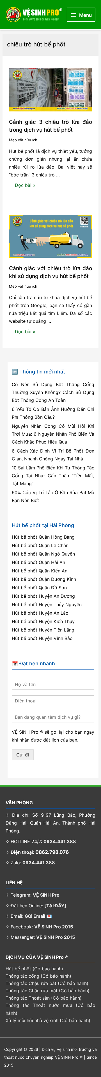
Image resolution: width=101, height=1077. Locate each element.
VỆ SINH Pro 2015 (53, 927)
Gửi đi (22, 755)
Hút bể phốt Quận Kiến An (39, 571)
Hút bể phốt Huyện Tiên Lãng (43, 630)
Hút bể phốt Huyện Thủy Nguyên (47, 604)
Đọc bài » (25, 186)
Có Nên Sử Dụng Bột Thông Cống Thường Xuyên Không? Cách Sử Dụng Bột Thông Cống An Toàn (53, 392)
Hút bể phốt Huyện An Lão (40, 613)
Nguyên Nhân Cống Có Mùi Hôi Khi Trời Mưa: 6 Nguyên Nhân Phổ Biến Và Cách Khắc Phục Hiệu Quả (53, 434)
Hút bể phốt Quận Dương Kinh (44, 579)
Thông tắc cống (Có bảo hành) (38, 976)
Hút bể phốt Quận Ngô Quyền (43, 554)
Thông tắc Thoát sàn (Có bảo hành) (44, 998)
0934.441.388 (59, 841)
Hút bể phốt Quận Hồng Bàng (43, 537)
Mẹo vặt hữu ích (23, 140)
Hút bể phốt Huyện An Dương (43, 596)
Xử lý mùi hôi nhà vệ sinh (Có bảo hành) (48, 1020)
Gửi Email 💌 (38, 916)
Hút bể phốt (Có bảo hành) (34, 968)
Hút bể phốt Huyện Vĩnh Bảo (42, 638)
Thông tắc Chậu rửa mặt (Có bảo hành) (47, 990)
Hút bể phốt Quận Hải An (38, 562)
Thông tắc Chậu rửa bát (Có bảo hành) (47, 983)
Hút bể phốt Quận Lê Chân (40, 545)
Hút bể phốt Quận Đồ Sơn (39, 587)
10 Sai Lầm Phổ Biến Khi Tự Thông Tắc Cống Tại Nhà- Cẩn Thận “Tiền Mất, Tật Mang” (53, 475)
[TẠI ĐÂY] (55, 905)
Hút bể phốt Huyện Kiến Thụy (43, 621)
